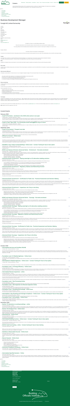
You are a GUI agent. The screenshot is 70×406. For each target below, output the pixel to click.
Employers (3, 12)
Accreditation (34, 2)
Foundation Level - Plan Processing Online (13, 281)
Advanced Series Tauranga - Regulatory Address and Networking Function (22, 214)
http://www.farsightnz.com (5, 42)
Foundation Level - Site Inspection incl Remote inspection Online (19, 284)
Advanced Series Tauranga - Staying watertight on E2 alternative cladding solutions (24, 206)
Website (2, 41)
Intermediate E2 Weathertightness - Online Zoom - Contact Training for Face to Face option (26, 260)
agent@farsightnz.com (4, 40)
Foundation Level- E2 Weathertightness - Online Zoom (16, 256)
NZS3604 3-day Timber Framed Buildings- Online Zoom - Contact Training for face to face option (28, 144)
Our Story (48, 372)
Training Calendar (26, 382)
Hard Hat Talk (61, 2)
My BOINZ (66, 2)
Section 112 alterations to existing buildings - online (16, 304)
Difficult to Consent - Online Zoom (11, 136)
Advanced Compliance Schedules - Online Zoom (15, 347)
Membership (23, 2)
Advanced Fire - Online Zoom (10, 314)
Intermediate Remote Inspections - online (13, 271)
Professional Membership (5, 16)
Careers (38, 2)
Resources (48, 375)
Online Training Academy (28, 385)
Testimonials (49, 385)
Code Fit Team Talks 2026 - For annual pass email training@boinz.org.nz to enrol (24, 122)
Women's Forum (56, 2)
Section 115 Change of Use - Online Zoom (13, 308)
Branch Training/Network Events (29, 375)
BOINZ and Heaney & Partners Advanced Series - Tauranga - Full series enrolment (24, 197)
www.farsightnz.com (56, 103)
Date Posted (2, 30)
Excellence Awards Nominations (40, 373)
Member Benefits (26, 373)
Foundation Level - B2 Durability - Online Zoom (14, 297)
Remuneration (3, 35)
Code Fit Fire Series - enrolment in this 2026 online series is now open (21, 116)
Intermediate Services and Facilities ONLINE (14, 247)
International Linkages (5, 13)
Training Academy (28, 2)
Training (25, 381)
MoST (50, 401)
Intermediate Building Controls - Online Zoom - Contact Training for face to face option (25, 319)
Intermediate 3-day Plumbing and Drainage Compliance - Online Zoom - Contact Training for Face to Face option (32, 293)
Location (2, 26)
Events (41, 2)
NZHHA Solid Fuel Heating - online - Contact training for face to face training (22, 325)
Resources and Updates (46, 2)
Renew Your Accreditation (40, 386)
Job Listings (3, 10)
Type (1, 28)
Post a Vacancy (4, 15)
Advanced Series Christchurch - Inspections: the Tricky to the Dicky (20, 187)
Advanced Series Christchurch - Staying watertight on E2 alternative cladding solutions (25, 158)
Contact (2, 36)
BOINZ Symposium (39, 372)
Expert (44, 401)
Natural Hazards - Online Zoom (10, 338)
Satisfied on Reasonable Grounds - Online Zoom (15, 331)
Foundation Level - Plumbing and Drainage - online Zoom (17, 289)
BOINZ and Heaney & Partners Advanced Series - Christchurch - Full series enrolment (25, 150)
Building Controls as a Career (6, 14)
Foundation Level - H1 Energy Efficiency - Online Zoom (17, 266)
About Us (51, 2)
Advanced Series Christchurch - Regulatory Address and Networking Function (23, 166)
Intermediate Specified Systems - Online (13, 353)
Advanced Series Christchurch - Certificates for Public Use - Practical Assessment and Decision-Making (30, 178)
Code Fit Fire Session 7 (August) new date (13, 129)
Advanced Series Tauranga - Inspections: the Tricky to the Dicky (19, 235)
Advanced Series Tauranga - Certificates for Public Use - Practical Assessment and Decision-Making (29, 226)
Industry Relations (50, 373)
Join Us (25, 372)
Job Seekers (3, 11)
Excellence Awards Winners (40, 375)
